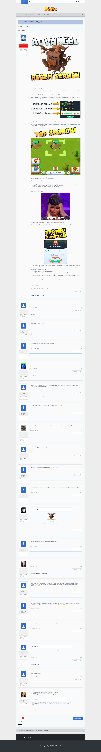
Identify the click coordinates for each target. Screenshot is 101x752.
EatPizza (22, 331)
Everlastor (23, 495)
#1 (81, 288)
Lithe (22, 516)
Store (45, 1)
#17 (81, 628)
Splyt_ (38, 295)
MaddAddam (23, 611)
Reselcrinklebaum (23, 372)
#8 (81, 430)
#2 (81, 307)
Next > (27, 30)
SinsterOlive (35, 573)
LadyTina (35, 295)
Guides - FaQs (25, 28)
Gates (22, 549)
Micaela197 (23, 475)
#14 (81, 566)
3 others (41, 295)
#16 (81, 608)
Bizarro (32, 375)
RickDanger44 (23, 413)
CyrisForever (23, 351)
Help (29, 737)
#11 (81, 492)
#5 (81, 368)
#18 (81, 657)
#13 (81, 546)
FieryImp (32, 499)
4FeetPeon (23, 393)
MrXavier (22, 591)
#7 (81, 410)
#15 (81, 589)
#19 (81, 676)
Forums (24, 1)
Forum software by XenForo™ (50, 745)
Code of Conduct (34, 22)
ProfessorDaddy (33, 396)
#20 (81, 710)
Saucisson (22, 311)
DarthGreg (32, 295)
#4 (81, 348)
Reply (80, 291)
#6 (81, 389)
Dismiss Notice (82, 21)
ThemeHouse (54, 746)
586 (26, 50)
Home (18, 1)
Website (39, 1)
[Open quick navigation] (82, 15)
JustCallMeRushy (23, 632)
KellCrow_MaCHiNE (40, 396)
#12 (81, 527)
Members (31, 1)
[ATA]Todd (34, 28)
